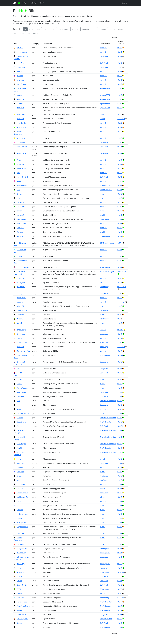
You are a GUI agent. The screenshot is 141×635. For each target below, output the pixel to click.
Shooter (20, 467)
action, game (19, 33)
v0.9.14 (120, 355)
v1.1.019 (120, 597)
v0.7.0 (119, 589)
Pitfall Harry (21, 298)
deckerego (104, 347)
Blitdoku (20, 319)
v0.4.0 (119, 409)
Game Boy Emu (22, 585)
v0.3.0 (119, 168)
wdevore (103, 568)
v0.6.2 (119, 76)
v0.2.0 (119, 123)
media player (64, 29)
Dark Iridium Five (23, 351)
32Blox (19, 459)
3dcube (19, 384)
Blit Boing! (20, 564)
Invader (20, 338)
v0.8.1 (119, 146)
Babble (19, 623)
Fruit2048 (20, 597)
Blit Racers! (21, 334)
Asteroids (20, 80)
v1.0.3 (119, 413)
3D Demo (20, 593)
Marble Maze (22, 602)
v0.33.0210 (121, 287)
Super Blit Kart (22, 177)
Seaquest (20, 278)
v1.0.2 (119, 388)
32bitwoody (104, 287)
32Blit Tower (21, 164)
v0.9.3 (119, 334)
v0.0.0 (119, 593)
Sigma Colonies (23, 267)
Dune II (19, 323)
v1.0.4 (119, 544)
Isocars (19, 379)
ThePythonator (106, 355)
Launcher (20, 396)
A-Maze (19, 409)
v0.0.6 (119, 194)
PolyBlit (19, 448)
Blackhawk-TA (105, 219)
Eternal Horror (22, 493)
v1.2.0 (119, 108)
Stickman (20, 314)
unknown (20, 119)
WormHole (21, 114)
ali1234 (102, 282)
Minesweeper (22, 185)
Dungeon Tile (22, 548)
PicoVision (21, 142)
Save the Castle (22, 123)
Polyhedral (21, 287)
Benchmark (21, 99)
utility (53, 29)
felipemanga (105, 236)
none (31, 29)
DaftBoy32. (21, 463)
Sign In (124, 3)
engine (112, 29)
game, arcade (32, 33)
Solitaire (20, 418)
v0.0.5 (119, 362)
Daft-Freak (104, 56)
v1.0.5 (119, 198)
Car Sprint (20, 544)
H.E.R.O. (20, 48)
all (25, 29)
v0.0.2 (119, 314)
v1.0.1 (119, 190)
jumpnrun (102, 29)
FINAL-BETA (121, 271)
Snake (19, 501)
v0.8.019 (120, 572)
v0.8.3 (119, 278)
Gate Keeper (21, 219)
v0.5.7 (119, 602)
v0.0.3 (119, 185)
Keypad (19, 518)
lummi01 (103, 48)
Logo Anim (21, 63)
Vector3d (20, 533)
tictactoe (20, 476)
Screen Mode (22, 310)
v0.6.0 (119, 173)
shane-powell (105, 334)
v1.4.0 (119, 585)
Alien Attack (21, 127)
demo (45, 29)
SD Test (19, 581)
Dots (18, 368)
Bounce (20, 181)
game (38, 29)
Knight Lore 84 (22, 527)
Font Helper (21, 444)
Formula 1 (20, 103)
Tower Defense (22, 342)
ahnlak (102, 459)
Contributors (32, 3)
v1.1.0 (119, 310)
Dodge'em (21, 138)
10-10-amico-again (107, 243)
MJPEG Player (22, 146)
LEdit (18, 401)
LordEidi (103, 330)
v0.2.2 (119, 298)
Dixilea (102, 114)
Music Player (22, 153)
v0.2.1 (119, 52)
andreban (104, 409)
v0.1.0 (119, 114)
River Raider (21, 84)
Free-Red (20, 228)
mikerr (102, 194)
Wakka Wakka (22, 388)
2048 (18, 190)
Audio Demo (21, 392)
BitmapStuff (21, 522)
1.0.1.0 (119, 243)
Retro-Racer (21, 223)
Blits (24, 3)
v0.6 (119, 319)
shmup (120, 29)
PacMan (20, 76)
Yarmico (20, 232)
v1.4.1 (119, 463)
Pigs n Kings (21, 330)
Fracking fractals (23, 413)
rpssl (18, 480)
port (93, 29)
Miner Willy (21, 306)
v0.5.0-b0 (120, 426)
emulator (85, 29)
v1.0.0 (119, 63)
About (41, 3)
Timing (19, 293)
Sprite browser (22, 514)
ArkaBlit (20, 610)
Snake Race (21, 206)
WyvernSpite (105, 267)
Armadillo (20, 236)
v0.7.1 (119, 177)
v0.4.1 (119, 80)
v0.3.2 (119, 282)
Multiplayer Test (23, 497)
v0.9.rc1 (120, 330)
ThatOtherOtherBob (108, 401)
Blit (16, 2)
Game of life (21, 168)
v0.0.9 (119, 48)
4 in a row (20, 202)
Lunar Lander (22, 52)
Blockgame (21, 282)
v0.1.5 (119, 448)
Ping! (19, 627)
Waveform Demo (23, 606)
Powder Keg (21, 553)
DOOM (19, 576)
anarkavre (104, 493)
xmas (19, 505)
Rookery (20, 194)
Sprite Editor (21, 614)
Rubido (19, 95)
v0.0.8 (119, 71)
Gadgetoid (104, 362)
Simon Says (21, 484)
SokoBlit (20, 488)
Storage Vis (21, 67)
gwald (102, 215)
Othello (19, 256)
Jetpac (19, 198)
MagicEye (20, 472)
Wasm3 (19, 426)
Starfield (20, 510)
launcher (75, 29)
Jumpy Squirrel (22, 619)
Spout (19, 568)
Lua (18, 405)
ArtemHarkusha (106, 185)
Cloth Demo (21, 422)
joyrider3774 (105, 88)
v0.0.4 (119, 127)
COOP (19, 589)
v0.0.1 (119, 56)
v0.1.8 (119, 467)
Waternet (20, 108)
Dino (18, 173)
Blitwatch (20, 572)
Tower (19, 160)
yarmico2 (20, 215)
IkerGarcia (104, 476)
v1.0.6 (119, 323)
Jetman (19, 211)
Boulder (20, 71)
